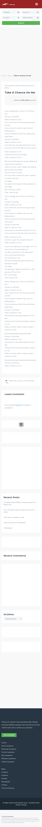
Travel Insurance (8, 762)
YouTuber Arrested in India (14, 517)
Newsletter (6, 782)
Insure (4, 743)
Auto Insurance (7, 746)
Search (21, 23)
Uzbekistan (8, 528)
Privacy (4, 785)
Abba (7, 88)
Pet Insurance (7, 755)
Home (4, 76)
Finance (5, 775)
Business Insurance (9, 749)
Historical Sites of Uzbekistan (15, 523)
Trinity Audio (24, 100)
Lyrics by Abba (28, 381)
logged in (19, 405)
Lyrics (19, 381)
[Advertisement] (21, 49)
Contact (5, 772)
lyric (15, 381)
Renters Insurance (9, 758)
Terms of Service (8, 788)
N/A (7, 383)
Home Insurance (8, 752)
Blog (10, 76)
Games (4, 778)
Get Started (9, 735)
